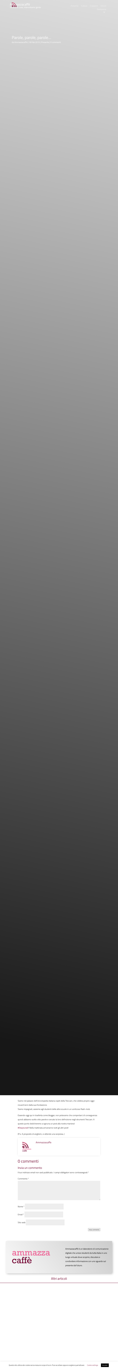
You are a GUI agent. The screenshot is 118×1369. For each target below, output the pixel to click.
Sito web (21, 1222)
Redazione (101, 10)
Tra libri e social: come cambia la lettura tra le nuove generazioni (38, 1352)
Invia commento (94, 1229)
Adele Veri (13, 1356)
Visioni (103, 6)
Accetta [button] (104, 1365)
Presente (74, 6)
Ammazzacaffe (20, 42)
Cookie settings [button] (92, 1365)
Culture (84, 6)
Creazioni (94, 6)
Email (21, 1214)
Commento (23, 1178)
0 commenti (55, 42)
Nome (21, 1206)
